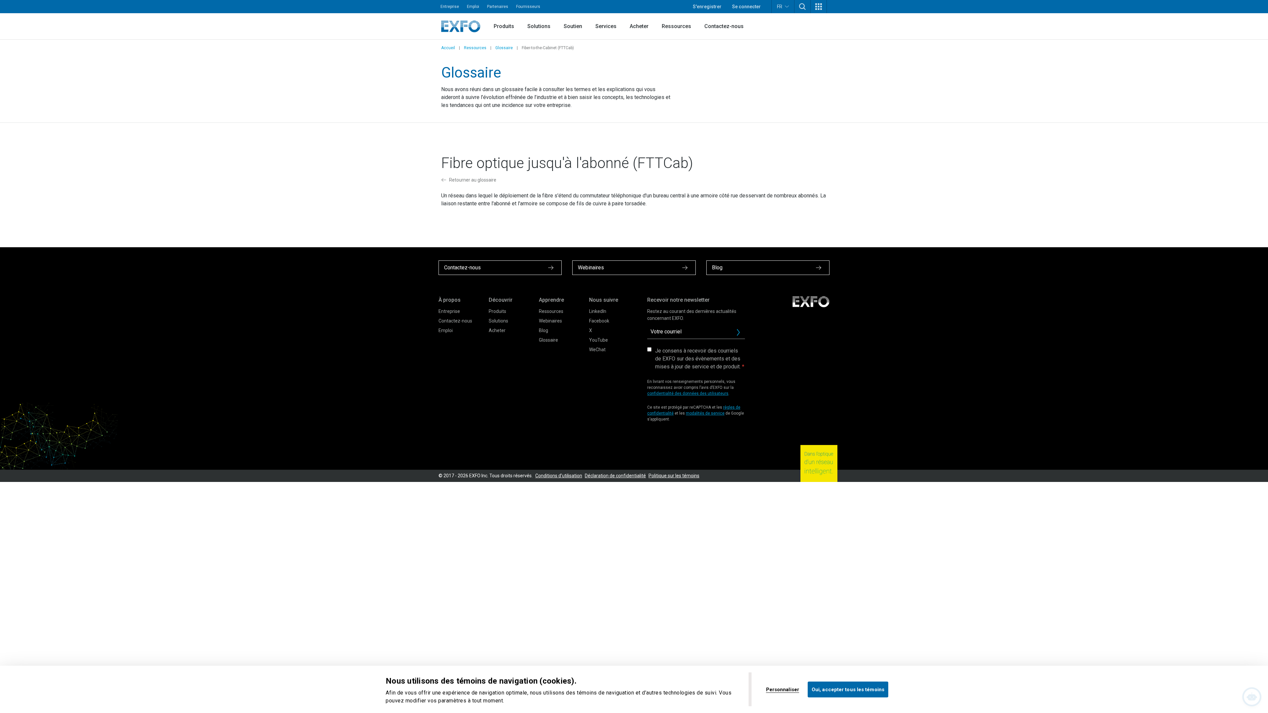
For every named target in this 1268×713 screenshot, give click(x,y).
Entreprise (449, 6)
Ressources (676, 26)
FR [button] (779, 6)
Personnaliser (782, 689)
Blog (543, 330)
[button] (802, 6)
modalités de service (705, 413)
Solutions (538, 26)
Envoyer (738, 332)
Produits (504, 26)
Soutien (573, 26)
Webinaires (550, 320)
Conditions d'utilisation (558, 475)
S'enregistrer (707, 6)
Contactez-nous (724, 26)
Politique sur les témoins (674, 475)
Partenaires (497, 6)
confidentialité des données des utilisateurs (687, 393)
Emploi (473, 6)
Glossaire (504, 48)
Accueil (448, 48)
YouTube (598, 340)
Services (605, 26)
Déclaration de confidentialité (615, 475)
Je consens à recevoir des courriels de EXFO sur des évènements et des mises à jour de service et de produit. (698, 359)
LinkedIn (597, 311)
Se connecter (746, 6)
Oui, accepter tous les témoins (848, 689)
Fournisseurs (528, 6)
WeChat (597, 349)
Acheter (639, 26)
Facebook (599, 320)
